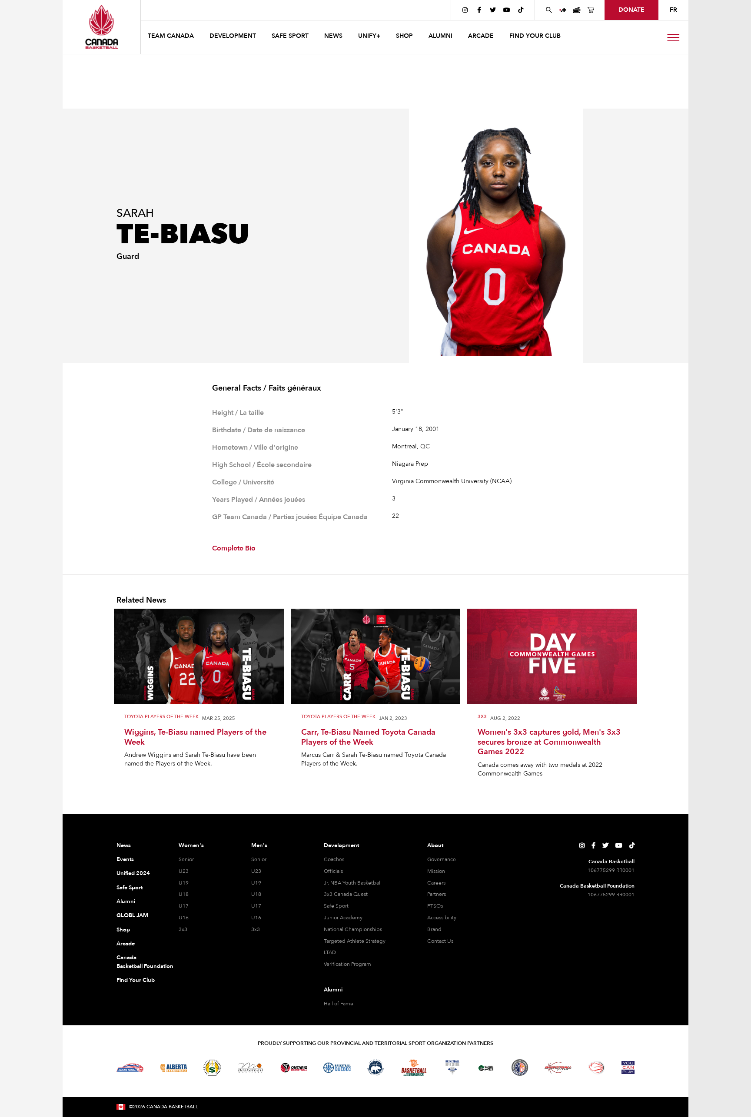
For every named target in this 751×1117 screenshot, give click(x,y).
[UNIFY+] (563, 10)
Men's (259, 845)
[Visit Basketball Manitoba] (250, 1067)
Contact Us (440, 941)
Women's (191, 845)
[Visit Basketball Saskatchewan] (212, 1068)
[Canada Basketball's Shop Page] (591, 10)
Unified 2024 (133, 873)
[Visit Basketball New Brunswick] (414, 1067)
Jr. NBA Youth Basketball (353, 882)
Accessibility (441, 917)
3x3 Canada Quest (346, 894)
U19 (184, 882)
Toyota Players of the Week (161, 717)
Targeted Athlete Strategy (354, 941)
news (333, 36)
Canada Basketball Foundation (137, 962)
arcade (481, 36)
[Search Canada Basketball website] (549, 10)
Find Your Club (135, 980)
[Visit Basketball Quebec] (337, 1068)
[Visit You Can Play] (628, 1067)
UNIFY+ (369, 36)
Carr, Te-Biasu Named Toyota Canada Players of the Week (368, 737)
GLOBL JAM (132, 915)
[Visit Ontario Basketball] (294, 1068)
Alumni (125, 901)
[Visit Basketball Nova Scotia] (452, 1067)
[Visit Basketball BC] (130, 1068)
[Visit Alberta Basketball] (173, 1067)
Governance (441, 859)
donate (631, 10)
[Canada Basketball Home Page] (101, 27)
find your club (535, 36)
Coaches (334, 859)
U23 (184, 871)
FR (673, 10)
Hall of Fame (338, 1003)
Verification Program (347, 964)
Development (341, 845)
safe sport (290, 36)
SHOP (404, 36)
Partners (436, 894)
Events (125, 859)
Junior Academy (343, 917)
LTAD (330, 952)
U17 (184, 905)
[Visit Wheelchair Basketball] (596, 1067)
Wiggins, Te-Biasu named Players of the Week (195, 737)
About (435, 845)
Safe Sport (129, 888)
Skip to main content (176, 10)
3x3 (482, 717)
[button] (172, 37)
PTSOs (435, 905)
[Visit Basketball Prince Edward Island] (486, 1067)
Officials (333, 871)
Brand (434, 929)
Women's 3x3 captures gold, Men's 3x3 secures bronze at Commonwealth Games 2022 (549, 742)
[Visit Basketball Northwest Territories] (375, 1068)
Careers (436, 882)
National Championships (353, 929)
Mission (436, 871)
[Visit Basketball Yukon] (558, 1068)
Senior (186, 859)
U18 (184, 894)
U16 (184, 917)
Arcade (125, 944)
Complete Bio (234, 548)
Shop (123, 930)
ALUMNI (440, 36)
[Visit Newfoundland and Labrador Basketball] (519, 1067)
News (123, 845)
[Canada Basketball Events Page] (577, 10)
